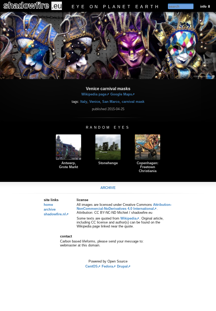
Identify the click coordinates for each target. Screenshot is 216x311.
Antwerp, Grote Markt (68, 165)
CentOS (91, 266)
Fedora (107, 266)
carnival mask (133, 102)
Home (48, 205)
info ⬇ (205, 6)
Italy (83, 102)
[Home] (46, 5)
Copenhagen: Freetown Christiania (147, 167)
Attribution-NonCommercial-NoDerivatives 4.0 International (124, 207)
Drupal (122, 266)
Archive (108, 188)
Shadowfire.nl (55, 214)
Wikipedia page (93, 94)
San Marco (111, 102)
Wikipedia (128, 218)
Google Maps (121, 94)
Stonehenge (108, 163)
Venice (94, 102)
